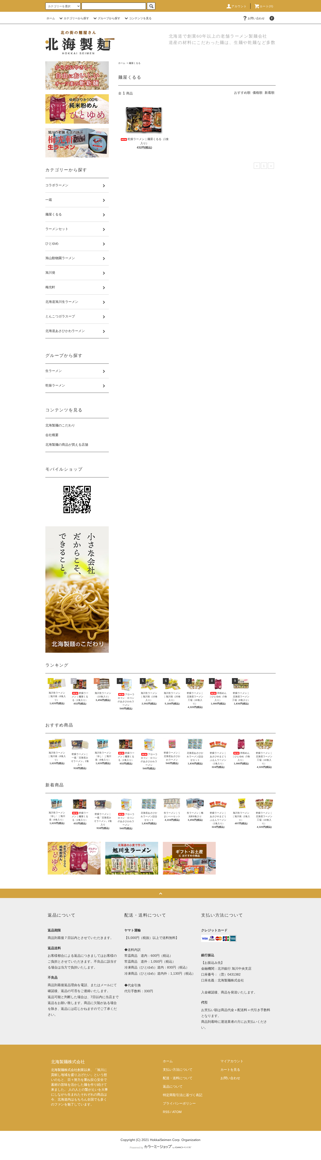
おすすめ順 (242, 92)
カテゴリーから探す (76, 18)
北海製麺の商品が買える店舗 (66, 444)
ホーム (51, 18)
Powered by (136, 1147)
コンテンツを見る (140, 18)
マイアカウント (231, 1061)
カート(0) (266, 6)
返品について (173, 1086)
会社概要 (52, 435)
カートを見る (230, 1069)
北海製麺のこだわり (60, 425)
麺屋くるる (135, 63)
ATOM (177, 1112)
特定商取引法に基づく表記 (182, 1095)
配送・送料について (177, 1078)
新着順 (269, 92)
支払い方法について (177, 1069)
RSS (166, 1112)
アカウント (239, 6)
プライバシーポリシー (179, 1103)
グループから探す (109, 18)
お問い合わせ (256, 18)
